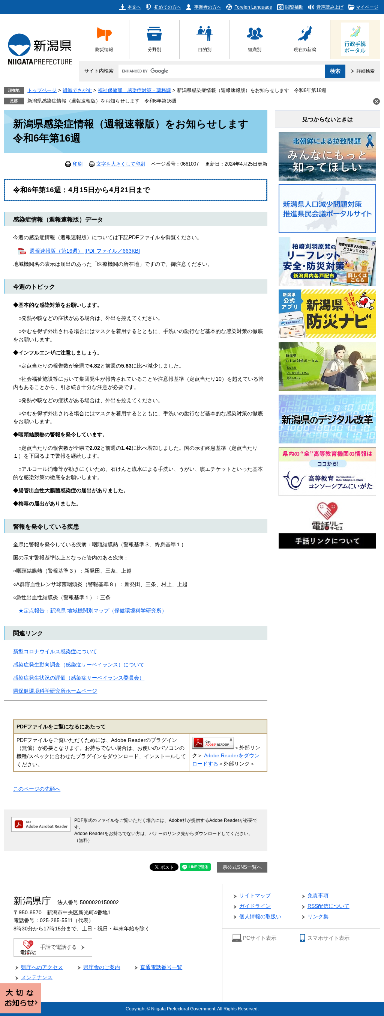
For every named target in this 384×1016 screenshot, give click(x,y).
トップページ (42, 90)
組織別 (254, 49)
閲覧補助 (294, 7)
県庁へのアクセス (42, 967)
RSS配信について (329, 906)
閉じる (376, 101)
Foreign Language (253, 7)
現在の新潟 (305, 49)
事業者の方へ (207, 7)
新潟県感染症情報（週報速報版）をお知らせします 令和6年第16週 (102, 101)
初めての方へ (167, 7)
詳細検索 (366, 70)
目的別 (205, 49)
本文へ (134, 7)
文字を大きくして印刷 (120, 164)
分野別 (154, 49)
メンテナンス (36, 977)
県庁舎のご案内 (101, 967)
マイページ (367, 7)
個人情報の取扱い (260, 917)
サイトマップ (255, 895)
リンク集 (318, 917)
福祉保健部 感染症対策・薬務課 (134, 90)
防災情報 (104, 49)
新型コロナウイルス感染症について (55, 651)
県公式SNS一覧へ (242, 867)
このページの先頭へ (36, 789)
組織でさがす (77, 90)
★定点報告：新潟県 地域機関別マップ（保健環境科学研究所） (92, 611)
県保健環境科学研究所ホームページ (55, 691)
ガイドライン (255, 906)
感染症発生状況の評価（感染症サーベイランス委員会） (78, 678)
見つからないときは (327, 119)
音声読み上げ (330, 7)
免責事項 (318, 895)
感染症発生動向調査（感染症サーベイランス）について (78, 665)
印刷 (77, 164)
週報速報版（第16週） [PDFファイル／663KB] (85, 251)
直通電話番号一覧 (161, 967)
